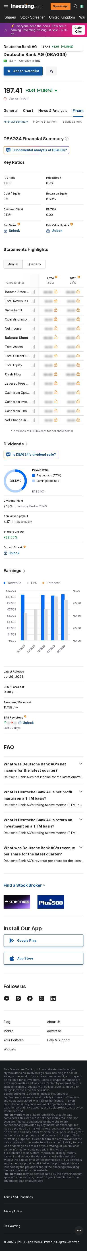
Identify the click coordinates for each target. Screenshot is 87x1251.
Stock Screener (32, 17)
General (11, 110)
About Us (53, 1022)
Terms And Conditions (18, 1197)
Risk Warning (12, 1226)
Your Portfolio (14, 1040)
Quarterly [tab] (34, 264)
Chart (28, 110)
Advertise (54, 1031)
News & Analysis (52, 110)
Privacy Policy (13, 1211)
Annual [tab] (13, 264)
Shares (10, 17)
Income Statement (45, 121)
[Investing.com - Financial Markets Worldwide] (26, 6)
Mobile (9, 1031)
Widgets (10, 1049)
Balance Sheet (72, 121)
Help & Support (58, 1040)
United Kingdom (62, 17)
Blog (7, 1022)
